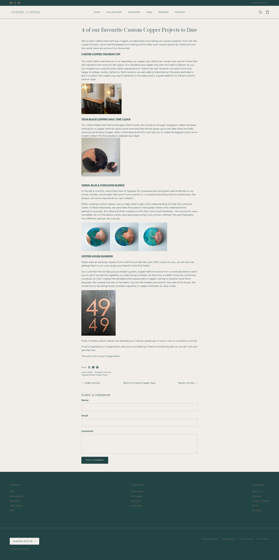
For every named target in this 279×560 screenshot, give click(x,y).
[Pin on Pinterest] (97, 367)
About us (257, 491)
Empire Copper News (98, 375)
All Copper (137, 496)
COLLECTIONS (114, 12)
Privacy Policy (263, 539)
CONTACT (180, 12)
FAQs (149, 12)
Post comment (95, 460)
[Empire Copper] (26, 12)
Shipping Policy (228, 539)
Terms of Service (246, 539)
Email (84, 415)
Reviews (256, 496)
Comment (87, 431)
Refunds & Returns (210, 539)
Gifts (12, 491)
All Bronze (136, 505)
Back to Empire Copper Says (139, 382)
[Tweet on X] (89, 367)
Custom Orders (260, 501)
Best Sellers (137, 491)
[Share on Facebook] (93, 367)
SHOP (97, 12)
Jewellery (15, 501)
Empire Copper (23, 549)
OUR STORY (134, 12)
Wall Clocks (16, 505)
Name (84, 400)
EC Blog (256, 510)
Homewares (16, 496)
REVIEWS (163, 12)
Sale (12, 510)
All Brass (135, 501)
